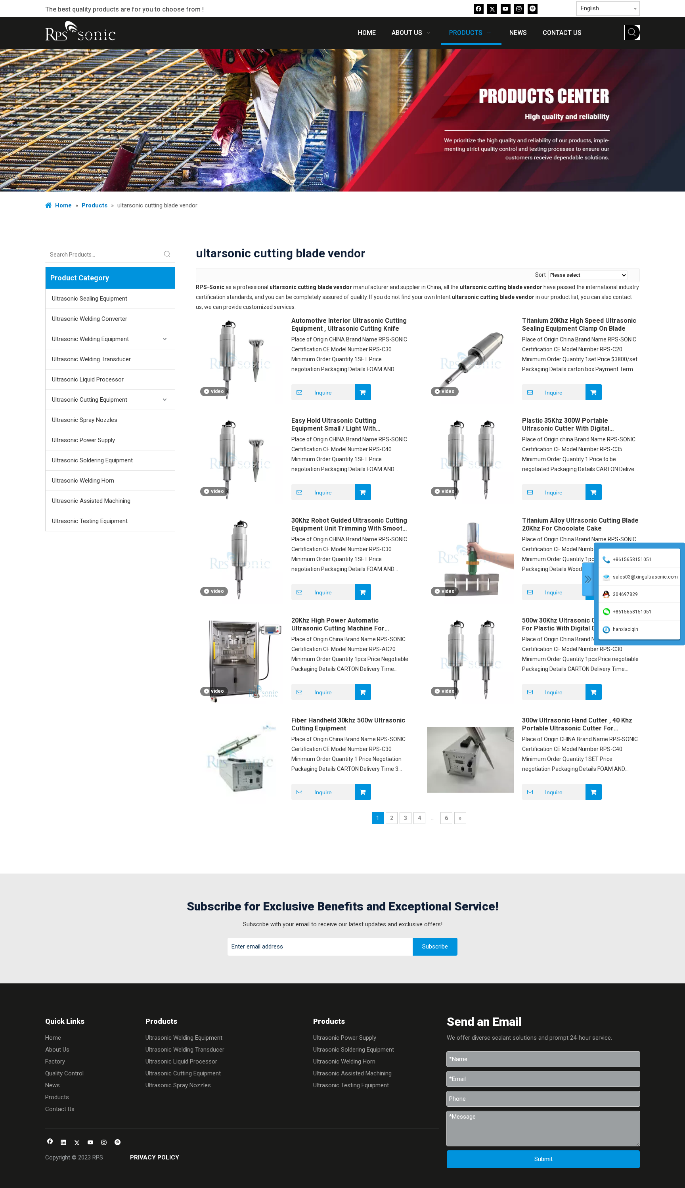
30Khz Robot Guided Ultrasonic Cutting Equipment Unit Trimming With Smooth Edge (349, 525)
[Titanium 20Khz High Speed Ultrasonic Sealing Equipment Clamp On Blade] (470, 360)
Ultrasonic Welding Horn (83, 480)
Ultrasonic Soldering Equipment (92, 460)
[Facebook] (479, 8)
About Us (57, 1049)
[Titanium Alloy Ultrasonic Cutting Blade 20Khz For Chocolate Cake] (470, 559)
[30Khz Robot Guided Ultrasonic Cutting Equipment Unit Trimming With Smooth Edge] (239, 559)
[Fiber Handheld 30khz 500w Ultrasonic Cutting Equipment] (239, 759)
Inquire (323, 392)
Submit (543, 1159)
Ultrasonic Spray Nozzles (84, 419)
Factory (55, 1061)
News (52, 1085)
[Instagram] (519, 8)
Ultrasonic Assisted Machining (91, 500)
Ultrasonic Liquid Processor (88, 379)
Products (57, 1097)
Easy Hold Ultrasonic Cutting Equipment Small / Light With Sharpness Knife (333, 425)
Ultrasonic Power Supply (83, 440)
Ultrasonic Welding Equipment (90, 339)
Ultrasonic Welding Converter (89, 318)
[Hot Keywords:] (632, 32)
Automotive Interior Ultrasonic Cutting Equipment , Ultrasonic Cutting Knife (349, 324)
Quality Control (64, 1073)
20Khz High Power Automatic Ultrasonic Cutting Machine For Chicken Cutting (338, 624)
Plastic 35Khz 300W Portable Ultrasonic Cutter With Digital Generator (565, 425)
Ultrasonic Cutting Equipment (89, 399)
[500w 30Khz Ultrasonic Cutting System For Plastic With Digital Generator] (470, 659)
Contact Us (60, 1109)
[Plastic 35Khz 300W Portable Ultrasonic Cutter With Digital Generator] (470, 460)
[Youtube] (506, 8)
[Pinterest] (533, 8)
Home (53, 1037)
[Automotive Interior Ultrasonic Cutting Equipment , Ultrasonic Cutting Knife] (239, 360)
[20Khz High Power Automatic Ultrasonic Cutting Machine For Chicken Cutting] (239, 659)
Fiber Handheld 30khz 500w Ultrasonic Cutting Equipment (348, 724)
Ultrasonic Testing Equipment (90, 521)
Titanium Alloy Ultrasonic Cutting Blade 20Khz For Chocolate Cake (580, 524)
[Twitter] (492, 8)
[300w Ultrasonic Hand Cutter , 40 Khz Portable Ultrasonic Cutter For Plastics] (470, 759)
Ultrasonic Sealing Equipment (89, 298)
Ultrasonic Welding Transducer (91, 359)
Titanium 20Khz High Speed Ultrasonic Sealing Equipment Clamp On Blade (579, 324)
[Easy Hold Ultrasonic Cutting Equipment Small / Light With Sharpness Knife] (239, 460)
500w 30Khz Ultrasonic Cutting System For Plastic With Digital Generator (579, 624)
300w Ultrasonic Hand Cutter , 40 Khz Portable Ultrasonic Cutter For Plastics (577, 724)
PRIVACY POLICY (154, 1157)
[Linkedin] (64, 1143)
